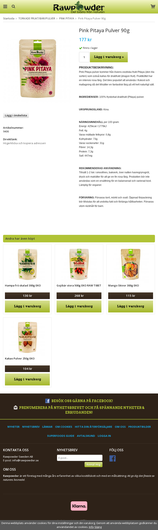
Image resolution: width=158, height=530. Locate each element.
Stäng (98, 527)
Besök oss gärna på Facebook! (82, 401)
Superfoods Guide (60, 436)
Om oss (120, 427)
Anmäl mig (93, 464)
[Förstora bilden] (37, 68)
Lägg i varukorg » (109, 57)
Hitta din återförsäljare (93, 427)
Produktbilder (139, 427)
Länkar (47, 427)
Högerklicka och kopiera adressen (24, 143)
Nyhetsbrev (31, 427)
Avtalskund (86, 436)
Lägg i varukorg (27, 306)
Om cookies (63, 427)
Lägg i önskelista (16, 115)
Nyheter (13, 427)
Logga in (104, 436)
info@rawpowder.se (25, 460)
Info (91, 527)
